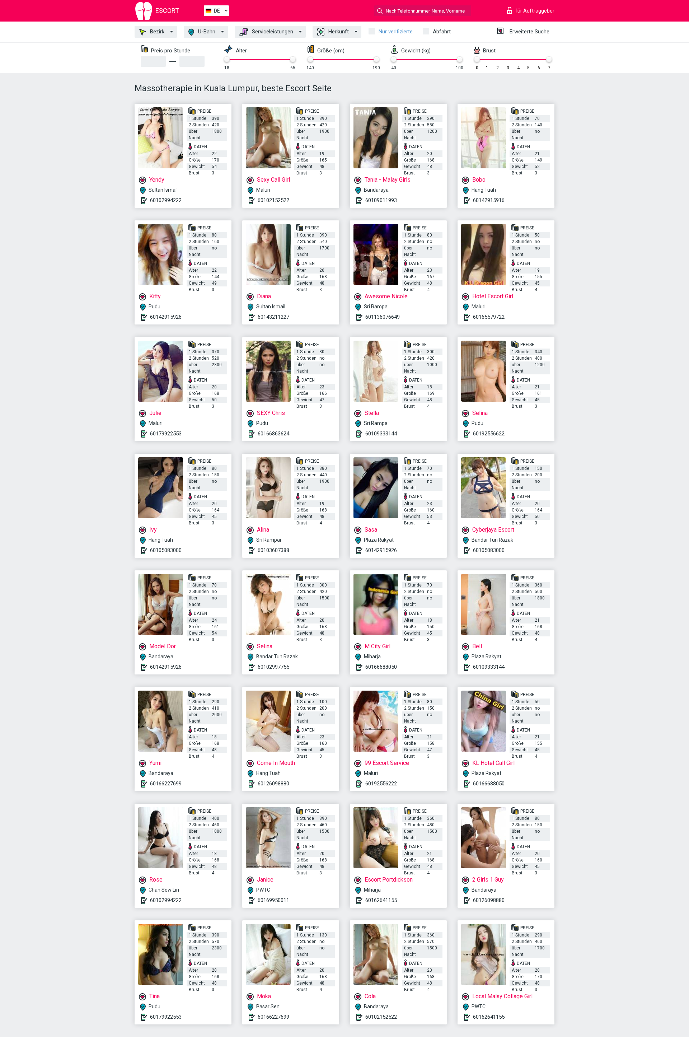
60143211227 (273, 317)
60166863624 (273, 433)
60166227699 (166, 783)
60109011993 (381, 200)
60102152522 (273, 200)
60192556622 (489, 433)
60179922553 (166, 433)
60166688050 (381, 667)
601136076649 (382, 317)
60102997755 (273, 667)
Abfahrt (442, 31)
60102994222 (166, 200)
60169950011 (273, 900)
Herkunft (338, 31)
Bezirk (156, 31)
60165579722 (489, 317)
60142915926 (166, 317)
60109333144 (381, 433)
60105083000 (166, 550)
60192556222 (381, 783)
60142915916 (489, 200)
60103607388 (273, 550)
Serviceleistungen (271, 31)
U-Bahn (206, 31)
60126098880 (273, 783)
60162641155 (381, 900)
